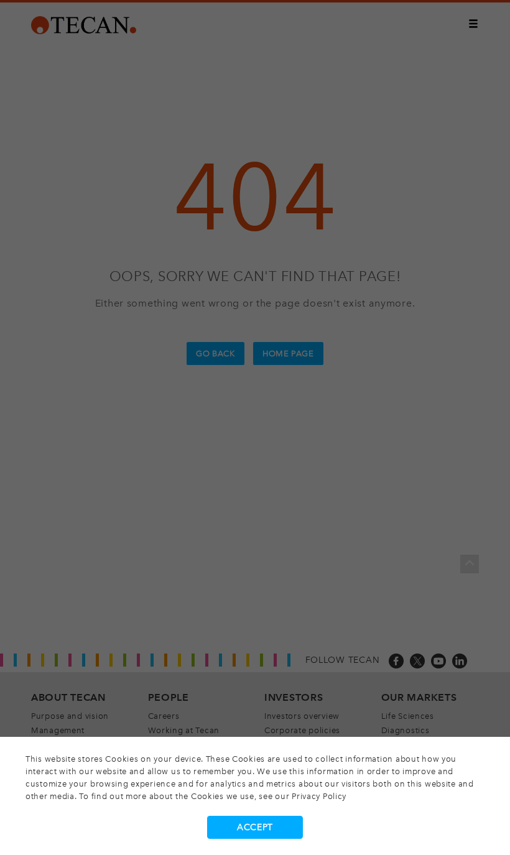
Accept (255, 827)
